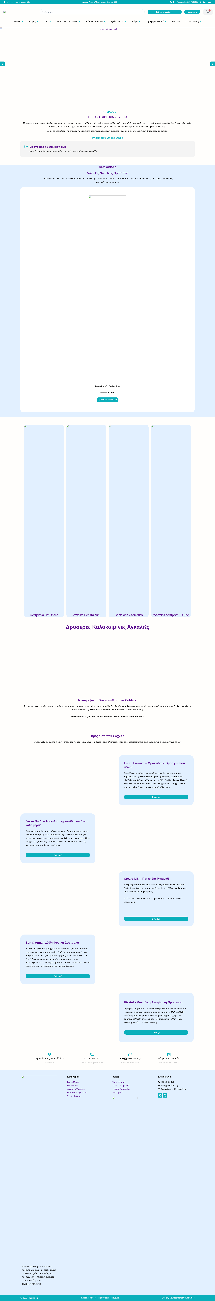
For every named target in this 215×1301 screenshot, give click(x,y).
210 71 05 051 (92, 1058)
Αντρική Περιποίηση (86, 615)
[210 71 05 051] (92, 1054)
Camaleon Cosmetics (129, 615)
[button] (2, 63)
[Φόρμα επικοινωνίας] (169, 1054)
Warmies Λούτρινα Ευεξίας (171, 615)
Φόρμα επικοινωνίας (169, 1058)
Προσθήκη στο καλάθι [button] (107, 400)
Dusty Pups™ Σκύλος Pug (107, 386)
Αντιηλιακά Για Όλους (44, 615)
